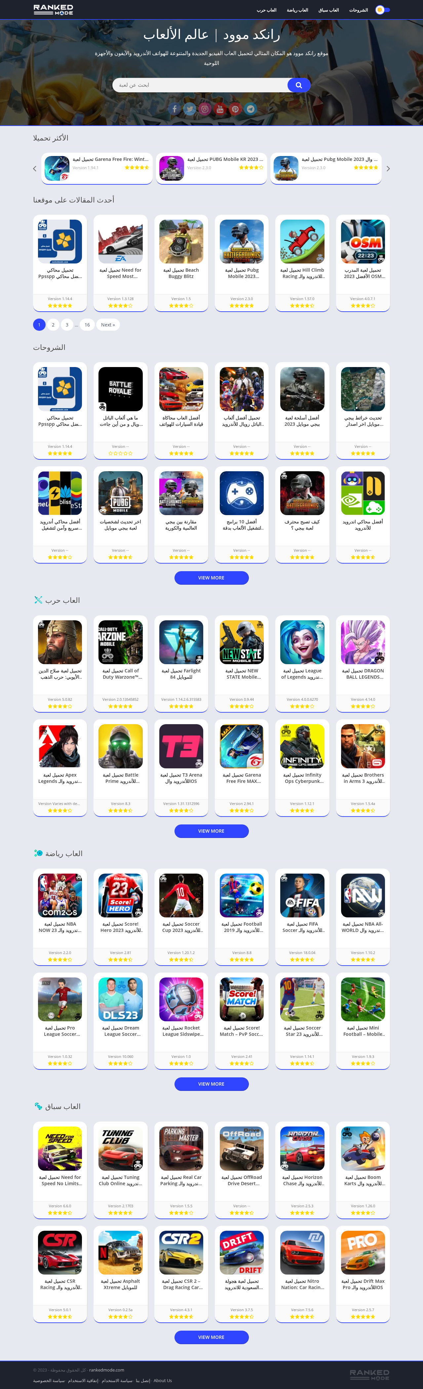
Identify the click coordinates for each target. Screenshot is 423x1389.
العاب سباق (329, 10)
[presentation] (35, 169)
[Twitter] (189, 108)
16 (87, 325)
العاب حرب (267, 10)
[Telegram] (250, 108)
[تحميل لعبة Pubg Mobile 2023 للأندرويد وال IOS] (326, 168)
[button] (299, 85)
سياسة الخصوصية (49, 1380)
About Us (163, 1380)
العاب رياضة (297, 10)
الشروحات (358, 10)
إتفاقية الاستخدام (83, 1380)
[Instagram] (205, 108)
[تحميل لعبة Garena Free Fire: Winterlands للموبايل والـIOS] (97, 168)
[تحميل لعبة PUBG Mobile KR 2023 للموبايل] (211, 168)
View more (211, 577)
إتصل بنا (143, 1380)
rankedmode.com (106, 1370)
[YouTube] (220, 108)
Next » (108, 325)
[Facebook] (174, 108)
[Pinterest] (235, 108)
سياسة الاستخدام (117, 1380)
